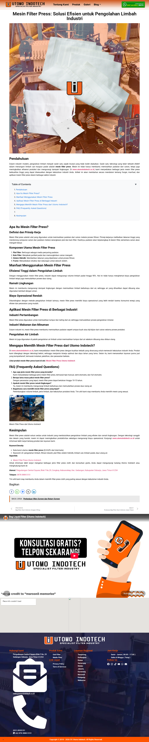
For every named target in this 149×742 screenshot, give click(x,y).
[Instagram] (112, 664)
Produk (76, 4)
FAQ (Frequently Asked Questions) (31, 208)
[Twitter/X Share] (28, 491)
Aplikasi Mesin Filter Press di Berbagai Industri (36, 201)
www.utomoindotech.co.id (83, 169)
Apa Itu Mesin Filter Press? (28, 193)
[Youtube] (119, 664)
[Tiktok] (115, 664)
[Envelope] (126, 664)
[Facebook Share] (11, 491)
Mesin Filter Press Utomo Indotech (60, 361)
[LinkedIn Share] (34, 491)
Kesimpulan (21, 215)
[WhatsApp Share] (17, 491)
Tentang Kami (61, 4)
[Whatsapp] (122, 664)
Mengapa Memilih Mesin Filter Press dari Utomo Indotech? (42, 204)
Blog (96, 4)
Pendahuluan (21, 189)
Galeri (87, 4)
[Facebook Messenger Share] (22, 491)
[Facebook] (108, 664)
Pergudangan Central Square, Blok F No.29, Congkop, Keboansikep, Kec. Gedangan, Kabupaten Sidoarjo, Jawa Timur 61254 (67, 470)
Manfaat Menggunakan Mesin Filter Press (34, 197)
